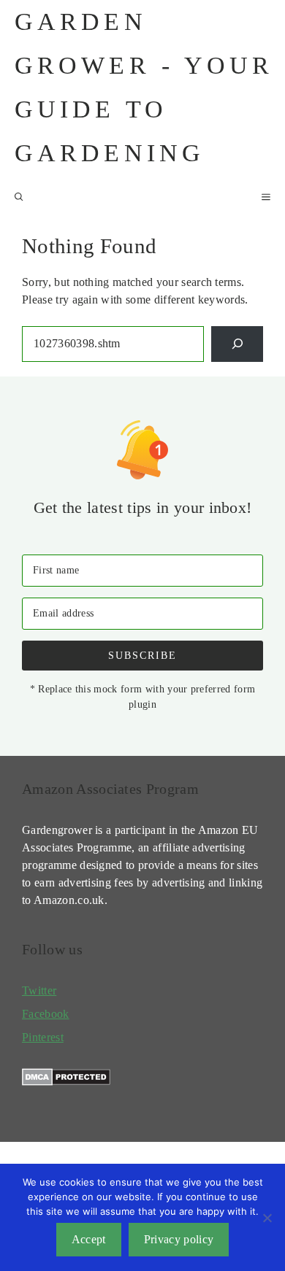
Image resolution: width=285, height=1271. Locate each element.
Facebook (45, 1014)
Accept (89, 1239)
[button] (19, 197)
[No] (266, 1217)
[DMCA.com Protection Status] (66, 1081)
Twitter (39, 990)
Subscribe (142, 655)
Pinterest (43, 1037)
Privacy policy (178, 1239)
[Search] (237, 344)
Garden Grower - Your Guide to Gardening (144, 87)
